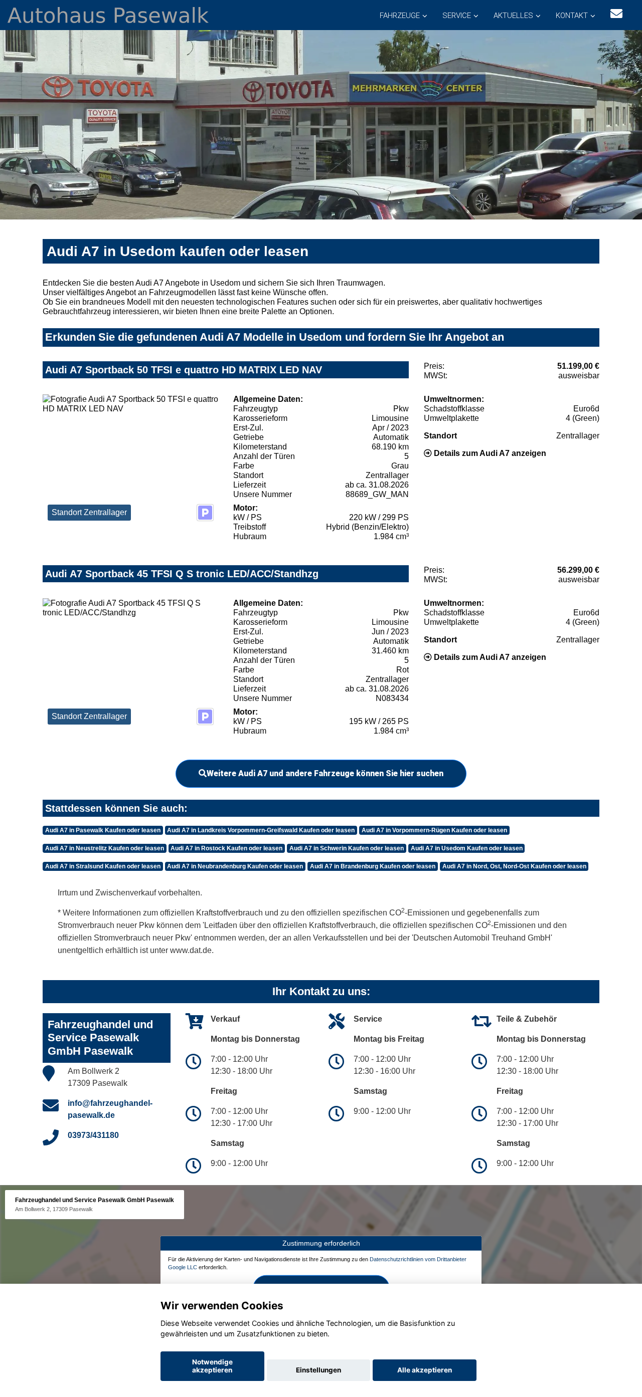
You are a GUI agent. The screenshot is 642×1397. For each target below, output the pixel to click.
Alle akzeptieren (424, 1370)
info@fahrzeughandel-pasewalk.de (110, 1109)
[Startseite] (108, 14)
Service (456, 15)
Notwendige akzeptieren (212, 1366)
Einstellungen (318, 1370)
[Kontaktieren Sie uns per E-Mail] (616, 14)
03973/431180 (93, 1135)
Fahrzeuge (400, 15)
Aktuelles (513, 15)
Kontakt (572, 15)
